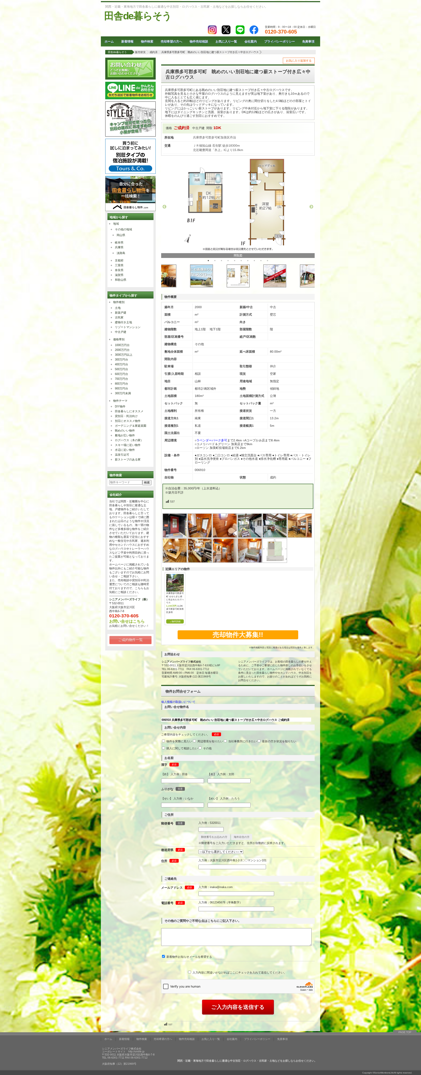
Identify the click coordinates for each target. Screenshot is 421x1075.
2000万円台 (122, 350)
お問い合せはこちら (127, 621)
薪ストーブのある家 (128, 459)
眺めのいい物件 (125, 430)
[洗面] (224, 561)
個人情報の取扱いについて (178, 702)
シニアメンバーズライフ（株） (129, 599)
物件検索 (147, 41)
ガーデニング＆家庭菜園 (130, 425)
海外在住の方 (242, 837)
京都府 (119, 260)
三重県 (119, 265)
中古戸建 (120, 332)
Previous (164, 207)
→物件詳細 (174, 621)
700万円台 (121, 378)
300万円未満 (123, 393)
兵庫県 (119, 247)
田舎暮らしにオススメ (129, 411)
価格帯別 (119, 339)
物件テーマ (120, 400)
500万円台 (121, 369)
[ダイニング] (174, 561)
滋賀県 (119, 275)
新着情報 (127, 41)
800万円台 (121, 383)
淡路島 (121, 253)
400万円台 (121, 364)
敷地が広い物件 (125, 435)
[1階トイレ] (224, 536)
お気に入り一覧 (226, 41)
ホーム (109, 41)
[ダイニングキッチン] (299, 536)
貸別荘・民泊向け (126, 416)
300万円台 (121, 359)
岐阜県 (119, 242)
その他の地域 (123, 229)
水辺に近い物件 (125, 449)
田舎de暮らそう (137, 15)
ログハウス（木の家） (129, 440)
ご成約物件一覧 (130, 640)
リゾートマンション (128, 327)
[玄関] (199, 536)
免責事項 (308, 41)
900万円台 (121, 388)
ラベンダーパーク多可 (211, 440)
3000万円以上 (123, 354)
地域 (116, 223)
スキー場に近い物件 (128, 445)
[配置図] (274, 561)
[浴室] (249, 561)
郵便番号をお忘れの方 (214, 837)
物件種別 (119, 302)
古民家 (119, 317)
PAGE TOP (404, 1032)
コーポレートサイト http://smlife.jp (123, 1051)
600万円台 (121, 374)
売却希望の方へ (171, 41)
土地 (118, 307)
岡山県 (121, 235)
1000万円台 (122, 345)
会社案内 (250, 41)
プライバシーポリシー (279, 41)
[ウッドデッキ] (249, 536)
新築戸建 (120, 312)
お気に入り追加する (299, 60)
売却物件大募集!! (238, 634)
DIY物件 (120, 406)
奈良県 (119, 270)
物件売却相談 (199, 41)
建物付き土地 (123, 322)
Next (311, 207)
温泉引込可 (122, 454)
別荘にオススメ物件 (128, 421)
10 (267, 260)
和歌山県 (120, 279)
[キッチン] (199, 561)
